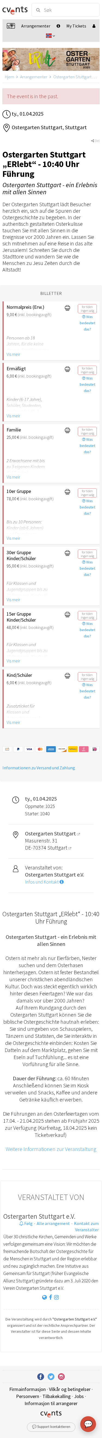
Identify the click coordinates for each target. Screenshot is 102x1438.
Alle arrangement (53, 1223)
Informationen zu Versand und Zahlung (38, 767)
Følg (28, 1223)
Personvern (27, 1396)
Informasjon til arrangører (51, 1403)
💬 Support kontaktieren (51, 1427)
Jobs (79, 1396)
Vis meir (13, 354)
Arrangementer (33, 76)
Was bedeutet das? (87, 323)
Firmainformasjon (27, 1389)
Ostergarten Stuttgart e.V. (39, 1216)
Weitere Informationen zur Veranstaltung (51, 1149)
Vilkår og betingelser (70, 1389)
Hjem (9, 76)
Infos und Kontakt (42, 882)
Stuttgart (57, 847)
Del (97, 140)
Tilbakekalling (56, 1396)
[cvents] (14, 10)
